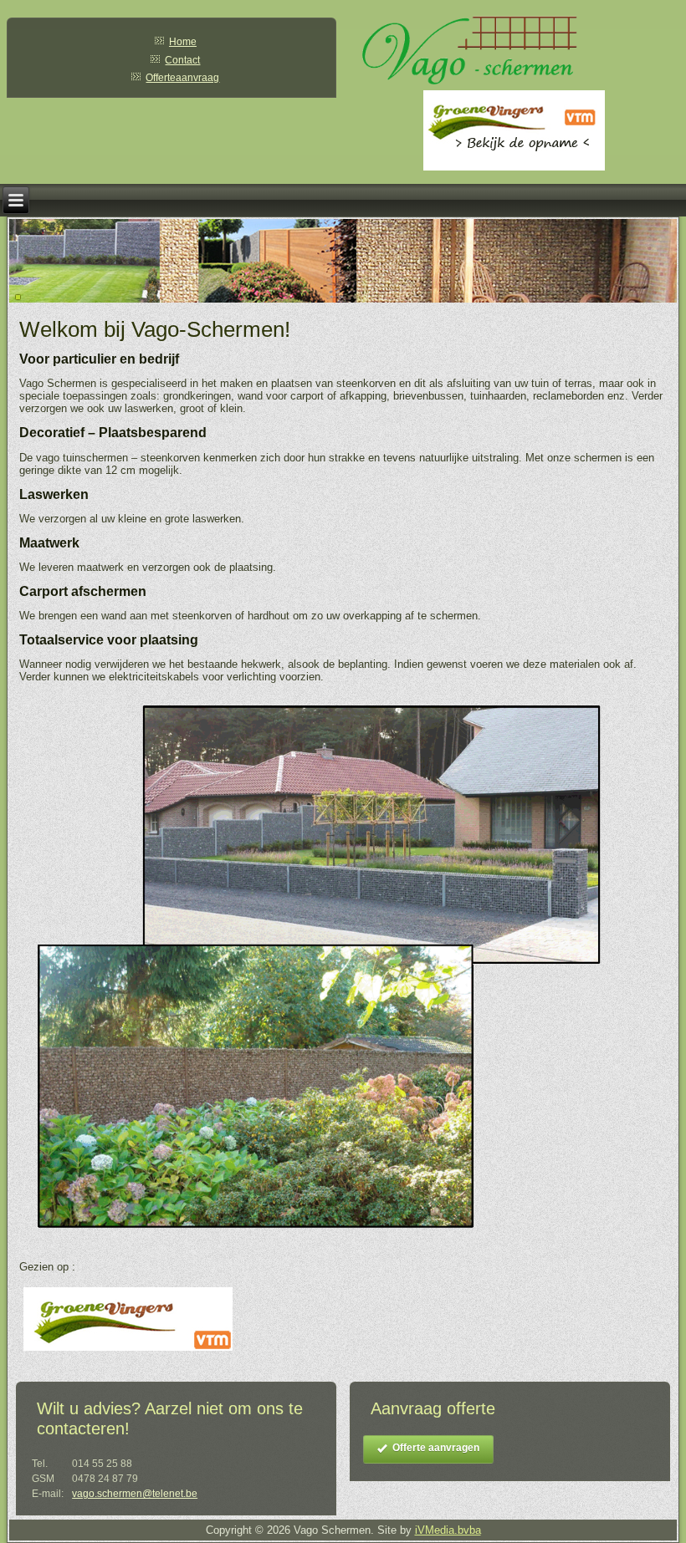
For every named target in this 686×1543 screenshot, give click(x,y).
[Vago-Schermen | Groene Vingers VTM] (128, 1351)
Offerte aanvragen (435, 1448)
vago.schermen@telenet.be (134, 1494)
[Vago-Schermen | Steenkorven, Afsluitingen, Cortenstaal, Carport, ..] (316, 1244)
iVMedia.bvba (448, 1530)
